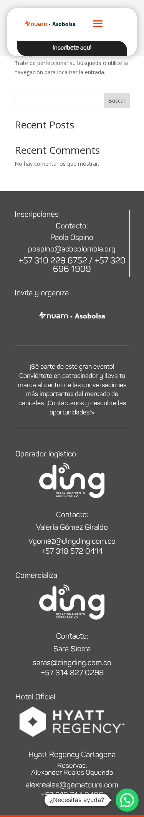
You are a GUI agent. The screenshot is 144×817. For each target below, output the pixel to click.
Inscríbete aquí (72, 47)
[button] (127, 800)
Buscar (117, 100)
